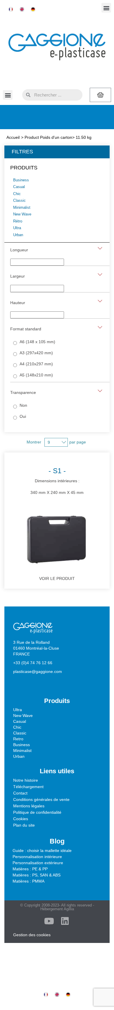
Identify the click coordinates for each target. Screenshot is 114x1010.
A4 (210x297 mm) (36, 364)
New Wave (23, 715)
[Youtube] (49, 921)
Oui (23, 416)
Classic (19, 733)
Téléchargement (28, 786)
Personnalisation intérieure (37, 856)
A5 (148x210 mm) (36, 375)
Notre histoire (25, 780)
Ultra (17, 709)
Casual (19, 721)
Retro (18, 739)
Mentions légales (28, 806)
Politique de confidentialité (37, 812)
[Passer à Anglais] (21, 9)
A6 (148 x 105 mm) (37, 341)
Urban (19, 756)
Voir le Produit (57, 578)
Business (21, 744)
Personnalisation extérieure (38, 862)
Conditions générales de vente (41, 799)
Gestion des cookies (32, 934)
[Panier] (100, 95)
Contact (20, 793)
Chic (17, 727)
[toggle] (100, 248)
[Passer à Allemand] (33, 9)
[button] (106, 8)
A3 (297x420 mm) (36, 352)
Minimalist (22, 750)
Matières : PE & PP (30, 869)
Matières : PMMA (28, 881)
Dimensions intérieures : (57, 481)
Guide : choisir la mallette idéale (42, 850)
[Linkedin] (65, 921)
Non (23, 405)
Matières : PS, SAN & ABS (37, 875)
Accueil (13, 137)
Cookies (20, 818)
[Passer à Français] (10, 9)
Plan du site (24, 825)
